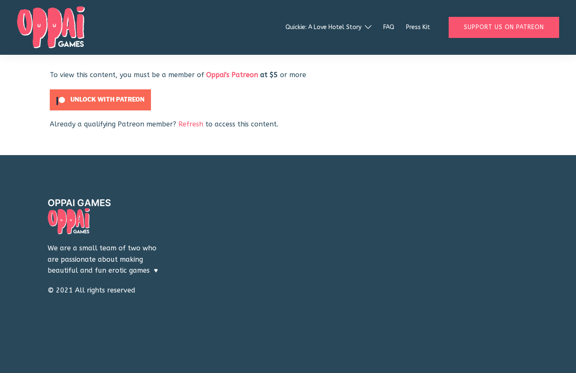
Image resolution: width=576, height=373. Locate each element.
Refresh (190, 124)
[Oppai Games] (51, 27)
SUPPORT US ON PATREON (504, 27)
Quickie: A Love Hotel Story (323, 27)
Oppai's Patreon (232, 75)
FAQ (388, 27)
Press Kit (418, 27)
